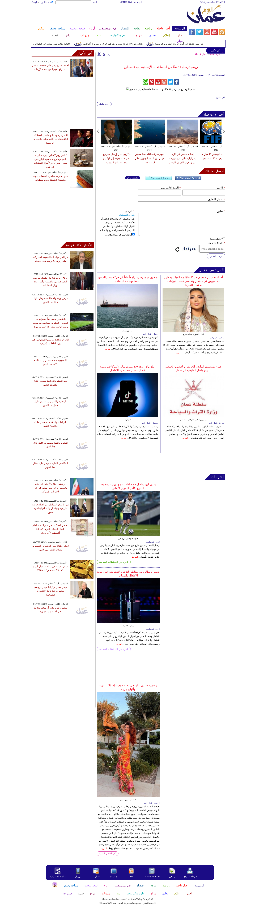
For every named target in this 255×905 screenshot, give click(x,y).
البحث (94, 2)
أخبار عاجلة (200, 54)
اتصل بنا (96, 876)
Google (35, 2)
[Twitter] (158, 179)
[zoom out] (108, 54)
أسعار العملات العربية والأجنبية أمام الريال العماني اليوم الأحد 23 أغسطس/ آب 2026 (50, 529)
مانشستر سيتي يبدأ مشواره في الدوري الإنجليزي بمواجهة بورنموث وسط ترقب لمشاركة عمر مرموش (50, 323)
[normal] (103, 54)
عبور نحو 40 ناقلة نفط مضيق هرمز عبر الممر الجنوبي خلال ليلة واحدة (149, 158)
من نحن (172, 876)
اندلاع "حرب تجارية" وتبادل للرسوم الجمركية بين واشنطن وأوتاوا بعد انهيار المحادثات (50, 282)
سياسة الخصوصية (58, 876)
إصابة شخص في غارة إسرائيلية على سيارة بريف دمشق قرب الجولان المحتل (183, 158)
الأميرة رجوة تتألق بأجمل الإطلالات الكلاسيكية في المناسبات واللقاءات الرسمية (50, 139)
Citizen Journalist (152, 876)
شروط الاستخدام (127, 215)
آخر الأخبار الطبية (107, 853)
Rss (132, 876)
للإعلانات (114, 876)
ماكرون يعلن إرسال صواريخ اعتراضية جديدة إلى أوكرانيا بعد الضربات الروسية (205, 43)
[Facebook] (188, 179)
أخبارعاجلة (216, 54)
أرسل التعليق (216, 256)
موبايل (78, 876)
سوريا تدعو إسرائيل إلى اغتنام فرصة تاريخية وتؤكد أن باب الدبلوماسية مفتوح (50, 508)
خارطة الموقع (190, 876)
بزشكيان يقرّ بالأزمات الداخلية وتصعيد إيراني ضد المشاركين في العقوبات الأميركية (50, 488)
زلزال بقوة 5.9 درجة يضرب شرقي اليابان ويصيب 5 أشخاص (125, 43)
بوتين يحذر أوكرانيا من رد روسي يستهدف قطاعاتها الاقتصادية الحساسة (50, 591)
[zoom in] (99, 54)
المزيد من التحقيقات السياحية (114, 562)
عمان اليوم (46, 2)
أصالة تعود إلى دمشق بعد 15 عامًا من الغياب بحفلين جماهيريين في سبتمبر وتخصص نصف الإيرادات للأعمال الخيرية (193, 281)
